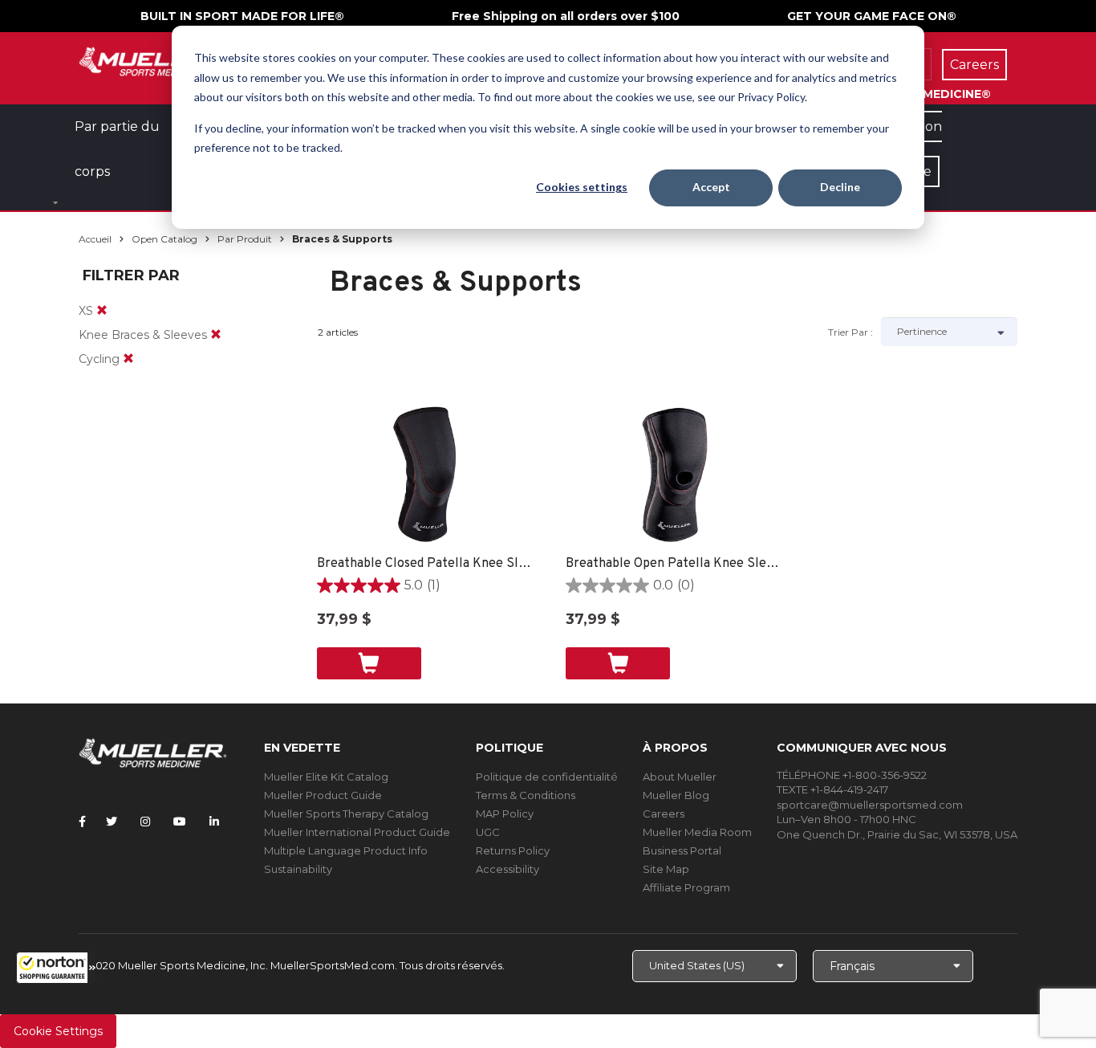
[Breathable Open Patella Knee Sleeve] (674, 474)
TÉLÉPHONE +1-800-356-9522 (852, 775)
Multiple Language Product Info (346, 850)
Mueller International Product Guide (357, 832)
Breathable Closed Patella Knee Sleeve (425, 564)
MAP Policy (505, 813)
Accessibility (507, 868)
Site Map (666, 868)
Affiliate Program (686, 887)
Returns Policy (513, 850)
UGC (488, 832)
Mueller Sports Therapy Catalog (346, 813)
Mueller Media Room (697, 832)
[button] (56, 968)
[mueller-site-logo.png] (153, 60)
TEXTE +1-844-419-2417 (832, 789)
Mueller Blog (676, 795)
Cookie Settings (58, 1031)
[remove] (102, 311)
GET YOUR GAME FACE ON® (871, 16)
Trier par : (850, 332)
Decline (840, 187)
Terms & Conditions (525, 795)
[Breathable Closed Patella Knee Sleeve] (425, 474)
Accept (711, 187)
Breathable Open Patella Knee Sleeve (674, 564)
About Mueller (679, 776)
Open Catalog (164, 239)
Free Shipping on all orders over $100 (566, 16)
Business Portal (682, 850)
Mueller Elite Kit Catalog (326, 776)
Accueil (95, 239)
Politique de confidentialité (547, 776)
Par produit (244, 239)
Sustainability (298, 868)
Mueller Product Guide (323, 795)
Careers (663, 813)
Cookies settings (581, 187)
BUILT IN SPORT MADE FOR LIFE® (242, 16)
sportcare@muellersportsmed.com (870, 804)
